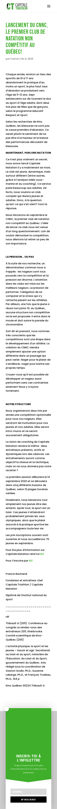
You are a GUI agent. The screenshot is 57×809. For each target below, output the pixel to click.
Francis (14, 58)
